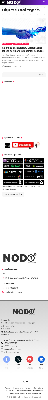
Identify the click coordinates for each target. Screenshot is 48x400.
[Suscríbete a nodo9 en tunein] (34, 176)
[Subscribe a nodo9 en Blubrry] (34, 171)
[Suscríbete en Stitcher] (12, 171)
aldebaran (8, 66)
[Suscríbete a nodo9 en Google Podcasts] (34, 160)
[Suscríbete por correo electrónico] (12, 182)
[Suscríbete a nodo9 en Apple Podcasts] (12, 160)
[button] (4, 2)
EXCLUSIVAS (7, 44)
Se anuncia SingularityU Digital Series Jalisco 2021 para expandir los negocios (23, 49)
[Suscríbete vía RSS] (34, 182)
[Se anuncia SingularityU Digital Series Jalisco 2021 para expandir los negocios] (24, 31)
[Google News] (41, 362)
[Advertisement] (24, 109)
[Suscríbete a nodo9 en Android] (34, 166)
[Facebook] (6, 362)
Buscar (41, 74)
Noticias (17, 44)
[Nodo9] (13, 2)
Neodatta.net (36, 397)
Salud (26, 44)
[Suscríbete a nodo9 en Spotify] (12, 166)
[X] (18, 362)
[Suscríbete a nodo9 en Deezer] (12, 176)
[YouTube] (26, 381)
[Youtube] (29, 362)
